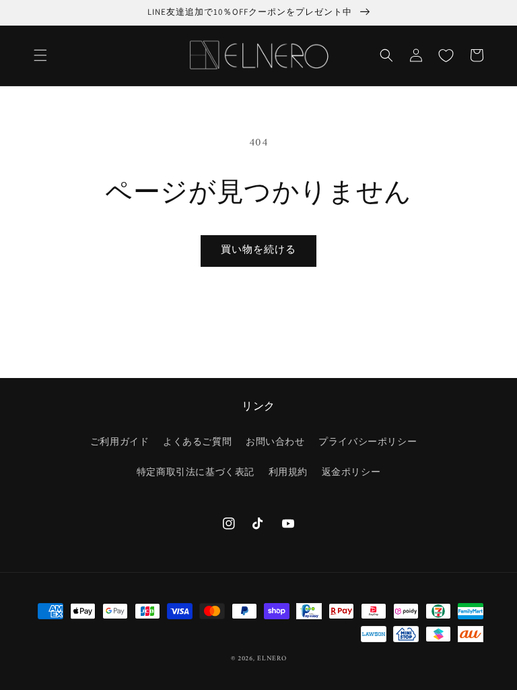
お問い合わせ (275, 442)
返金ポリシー (351, 472)
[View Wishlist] (445, 55)
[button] (40, 55)
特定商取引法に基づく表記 (195, 472)
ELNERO (271, 658)
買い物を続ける (258, 250)
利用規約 (288, 472)
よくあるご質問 (197, 442)
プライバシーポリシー (367, 442)
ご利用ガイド (119, 442)
